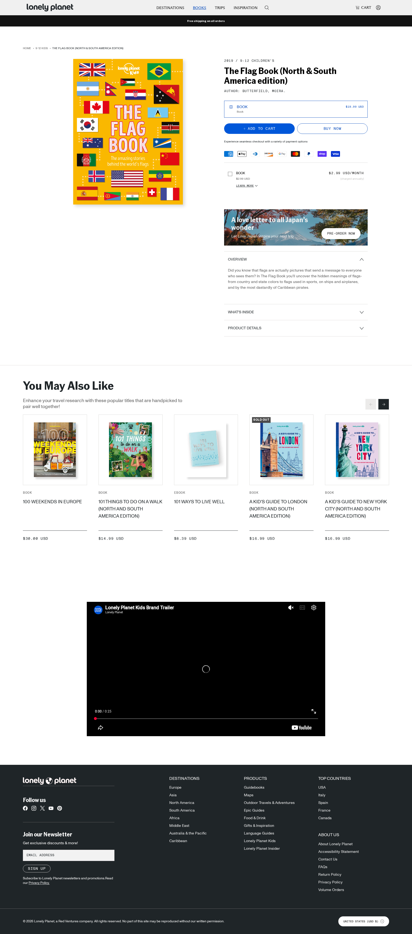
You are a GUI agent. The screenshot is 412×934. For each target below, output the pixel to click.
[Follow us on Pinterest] (59, 810)
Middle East (179, 826)
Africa (174, 818)
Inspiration (246, 7)
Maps (248, 795)
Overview (237, 259)
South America (182, 810)
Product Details (244, 328)
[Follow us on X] (42, 810)
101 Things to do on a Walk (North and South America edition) (130, 509)
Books (199, 7)
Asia (173, 795)
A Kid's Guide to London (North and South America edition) (278, 509)
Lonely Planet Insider (262, 848)
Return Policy (329, 874)
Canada (325, 818)
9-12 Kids (42, 48)
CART (366, 8)
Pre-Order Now (341, 233)
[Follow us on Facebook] (25, 810)
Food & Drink (255, 818)
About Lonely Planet (335, 844)
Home (27, 48)
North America (181, 803)
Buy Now (332, 129)
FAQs (322, 867)
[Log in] (378, 7)
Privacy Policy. (39, 883)
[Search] (267, 8)
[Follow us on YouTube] (51, 810)
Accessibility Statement (338, 852)
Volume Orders (331, 890)
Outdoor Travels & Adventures (269, 803)
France (324, 810)
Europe (175, 787)
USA (322, 787)
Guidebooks (254, 787)
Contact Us (327, 859)
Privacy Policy (330, 882)
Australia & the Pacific (188, 833)
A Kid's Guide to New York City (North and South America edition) (356, 509)
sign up (37, 869)
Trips (220, 7)
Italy (321, 795)
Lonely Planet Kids (260, 841)
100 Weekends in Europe (52, 501)
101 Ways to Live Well (199, 501)
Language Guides (259, 833)
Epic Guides (254, 810)
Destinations (170, 7)
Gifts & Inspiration (259, 826)
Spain (323, 803)
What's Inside (241, 312)
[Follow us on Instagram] (33, 810)
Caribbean (178, 841)
